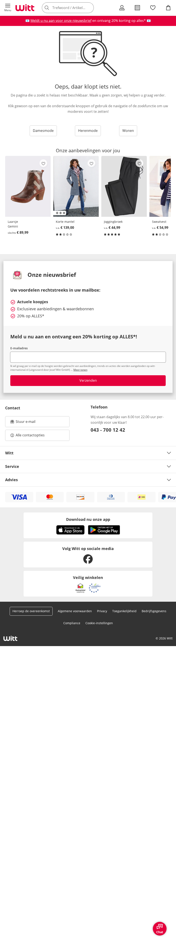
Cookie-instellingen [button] (99, 623)
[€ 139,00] (76, 186)
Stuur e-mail (25, 423)
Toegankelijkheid (124, 611)
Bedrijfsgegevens (154, 611)
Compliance (71, 623)
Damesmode (43, 130)
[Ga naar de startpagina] (24, 7)
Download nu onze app (88, 519)
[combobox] (74, 8)
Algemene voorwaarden (75, 611)
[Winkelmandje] (168, 7)
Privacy (102, 611)
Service (12, 466)
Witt (9, 452)
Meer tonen (80, 370)
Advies (11, 479)
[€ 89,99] (28, 186)
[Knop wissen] (89, 7)
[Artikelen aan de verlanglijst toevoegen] (43, 163)
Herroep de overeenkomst (31, 611)
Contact (12, 407)
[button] (7, 7)
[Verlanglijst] (153, 7)
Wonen (128, 130)
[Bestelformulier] (137, 7)
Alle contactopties (30, 435)
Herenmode (88, 130)
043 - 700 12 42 (108, 430)
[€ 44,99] (124, 186)
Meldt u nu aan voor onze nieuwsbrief (60, 20)
